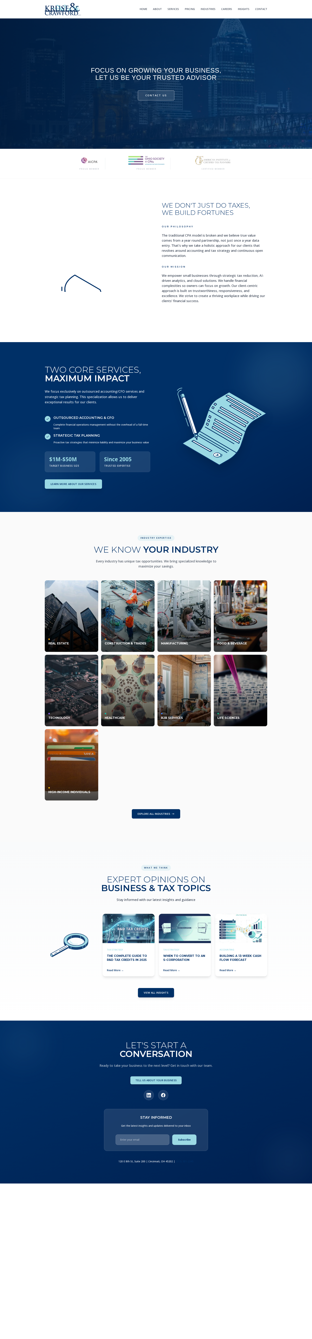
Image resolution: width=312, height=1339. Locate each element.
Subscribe (184, 1139)
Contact (261, 9)
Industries (208, 9)
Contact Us (156, 95)
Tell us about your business (156, 1080)
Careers (226, 9)
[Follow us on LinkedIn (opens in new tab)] (149, 1095)
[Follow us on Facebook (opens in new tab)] (163, 1095)
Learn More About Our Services (73, 484)
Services (173, 9)
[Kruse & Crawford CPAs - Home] (63, 9)
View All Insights (156, 992)
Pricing (190, 9)
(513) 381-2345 (185, 1161)
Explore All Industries (154, 813)
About (157, 9)
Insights (243, 9)
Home (143, 9)
